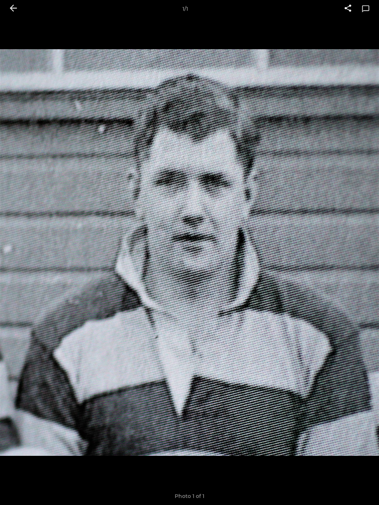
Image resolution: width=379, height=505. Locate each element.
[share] (347, 9)
